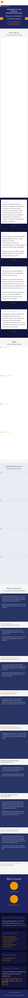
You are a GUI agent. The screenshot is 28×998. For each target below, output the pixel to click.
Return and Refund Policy (11, 939)
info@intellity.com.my (14, 905)
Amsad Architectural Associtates (10, 658)
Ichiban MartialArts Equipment (9, 692)
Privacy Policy (8, 943)
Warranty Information (10, 937)
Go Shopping (14, 23)
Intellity (14, 2)
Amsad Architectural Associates (10, 829)
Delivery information (9, 941)
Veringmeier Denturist (7, 623)
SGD (19, 979)
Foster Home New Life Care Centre (11, 863)
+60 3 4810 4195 (14, 892)
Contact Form (7, 946)
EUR (9, 979)
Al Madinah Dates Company (9, 726)
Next (26, 18)
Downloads (7, 960)
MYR (14, 979)
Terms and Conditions (10, 944)
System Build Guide (9, 958)
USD (4, 979)
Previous (1, 18)
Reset (4, 983)
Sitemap (21, 995)
